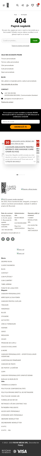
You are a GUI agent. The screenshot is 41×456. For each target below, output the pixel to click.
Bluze (3, 312)
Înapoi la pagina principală (20, 46)
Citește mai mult (13, 162)
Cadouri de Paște (8, 364)
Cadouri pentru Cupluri (11, 301)
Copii (3, 371)
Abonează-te (20, 127)
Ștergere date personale (12, 415)
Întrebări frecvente (9, 407)
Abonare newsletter (10, 419)
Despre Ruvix (6, 261)
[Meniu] (3, 5)
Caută (35, 40)
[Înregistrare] (27, 5)
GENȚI (3, 331)
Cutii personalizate (7, 69)
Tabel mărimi (6, 284)
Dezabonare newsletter (11, 422)
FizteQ (20, 445)
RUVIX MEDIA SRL (20, 443)
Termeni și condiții (9, 385)
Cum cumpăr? (6, 280)
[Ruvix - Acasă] (8, 188)
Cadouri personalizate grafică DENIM (16, 375)
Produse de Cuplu (8, 343)
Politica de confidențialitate (13, 388)
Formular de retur (9, 400)
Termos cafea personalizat (10, 62)
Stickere (5, 316)
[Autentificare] (22, 5)
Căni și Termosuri (8, 324)
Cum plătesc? (7, 277)
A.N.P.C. (4, 426)
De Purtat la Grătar (9, 368)
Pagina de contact (7, 102)
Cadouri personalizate (10, 293)
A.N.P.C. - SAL (6, 430)
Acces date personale (10, 411)
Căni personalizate (7, 65)
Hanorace (5, 309)
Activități (5, 320)
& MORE (4, 350)
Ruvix (15, 14)
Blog (3, 269)
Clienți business (8, 265)
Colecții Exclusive (9, 346)
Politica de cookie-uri (10, 396)
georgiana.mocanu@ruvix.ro (13, 98)
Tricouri (4, 305)
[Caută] (17, 5)
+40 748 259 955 (10, 93)
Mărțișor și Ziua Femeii (10, 297)
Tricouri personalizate (8, 58)
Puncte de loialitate (9, 288)
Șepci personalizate (7, 72)
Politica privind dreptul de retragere (17, 392)
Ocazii (3, 339)
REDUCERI (5, 335)
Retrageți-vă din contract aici (14, 404)
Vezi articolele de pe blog (9, 84)
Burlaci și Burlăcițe (9, 379)
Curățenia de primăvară (11, 360)
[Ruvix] (11, 5)
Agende (4, 328)
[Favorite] (32, 5)
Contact (4, 273)
